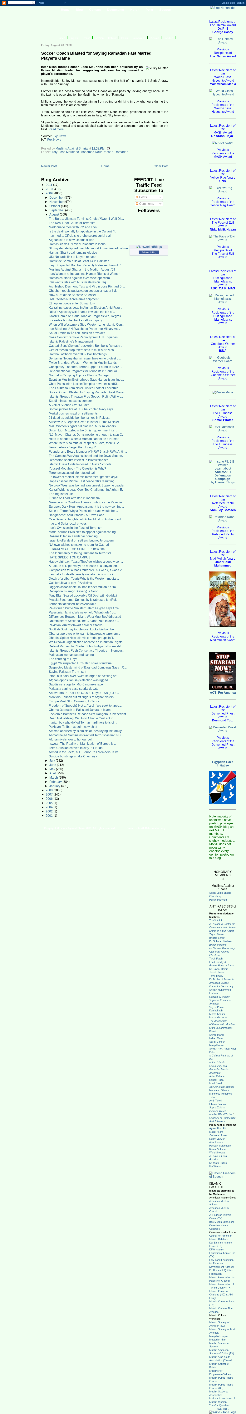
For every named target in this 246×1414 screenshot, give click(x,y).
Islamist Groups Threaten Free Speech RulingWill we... (86, 396)
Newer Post (49, 166)
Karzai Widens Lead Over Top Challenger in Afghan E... (86, 489)
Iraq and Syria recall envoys (68, 523)
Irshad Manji (216, 1038)
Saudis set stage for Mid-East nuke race (76, 684)
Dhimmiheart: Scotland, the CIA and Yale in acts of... (84, 621)
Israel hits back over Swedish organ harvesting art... (84, 676)
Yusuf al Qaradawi (219, 1405)
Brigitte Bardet (217, 937)
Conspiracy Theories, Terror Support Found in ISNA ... (85, 367)
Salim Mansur (217, 1041)
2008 (49, 790)
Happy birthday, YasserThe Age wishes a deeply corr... (86, 561)
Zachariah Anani (218, 1135)
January (55, 786)
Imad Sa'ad (215, 1083)
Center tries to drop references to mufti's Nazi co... (82, 350)
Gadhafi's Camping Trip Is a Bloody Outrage (79, 375)
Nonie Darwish (217, 1138)
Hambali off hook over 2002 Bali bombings (78, 354)
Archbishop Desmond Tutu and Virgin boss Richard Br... (87, 286)
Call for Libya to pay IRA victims (70, 582)
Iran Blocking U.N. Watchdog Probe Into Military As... (84, 328)
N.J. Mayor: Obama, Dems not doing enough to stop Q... (86, 434)
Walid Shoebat (217, 1152)
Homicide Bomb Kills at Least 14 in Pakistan (79, 261)
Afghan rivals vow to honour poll (70, 739)
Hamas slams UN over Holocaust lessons (77, 244)
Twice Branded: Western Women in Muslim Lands (83, 362)
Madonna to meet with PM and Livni (73, 227)
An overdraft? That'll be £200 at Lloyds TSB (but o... (84, 692)
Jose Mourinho (69, 152)
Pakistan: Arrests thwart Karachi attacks (75, 625)
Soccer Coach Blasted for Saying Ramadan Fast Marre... (87, 392)
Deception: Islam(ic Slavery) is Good (73, 591)
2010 (49, 189)
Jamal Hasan (216, 972)
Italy (54, 152)
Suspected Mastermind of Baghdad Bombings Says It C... (88, 667)
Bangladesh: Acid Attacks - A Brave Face (76, 515)
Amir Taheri (215, 1100)
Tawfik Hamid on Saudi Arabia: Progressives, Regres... (86, 316)
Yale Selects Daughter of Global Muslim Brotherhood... (86, 519)
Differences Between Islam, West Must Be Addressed (85, 616)
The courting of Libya (63, 659)
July (52, 760)
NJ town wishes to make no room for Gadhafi (79, 544)
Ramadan (121, 152)
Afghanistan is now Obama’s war (71, 240)
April (53, 773)
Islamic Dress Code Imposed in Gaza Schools (80, 464)
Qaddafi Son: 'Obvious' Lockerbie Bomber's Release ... (86, 345)
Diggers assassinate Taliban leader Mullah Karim (82, 587)
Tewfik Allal (215, 920)
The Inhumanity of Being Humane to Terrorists (80, 553)
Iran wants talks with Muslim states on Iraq (77, 282)
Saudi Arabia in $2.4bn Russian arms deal (77, 333)
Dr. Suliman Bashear (220, 941)
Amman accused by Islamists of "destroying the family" (86, 731)
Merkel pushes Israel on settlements (73, 413)
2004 (49, 807)
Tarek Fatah (216, 958)
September (57, 210)
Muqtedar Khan (217, 1339)
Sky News (59, 136)
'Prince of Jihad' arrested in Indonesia (74, 498)
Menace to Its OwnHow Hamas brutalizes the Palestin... (86, 502)
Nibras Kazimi (217, 1014)
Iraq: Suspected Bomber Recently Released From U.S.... (87, 265)
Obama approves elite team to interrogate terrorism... (84, 633)
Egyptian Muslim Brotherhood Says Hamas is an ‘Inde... (87, 379)
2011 (49, 184)
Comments (146, 203)
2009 (49, 193)
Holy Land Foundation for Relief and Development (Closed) (221, 1263)
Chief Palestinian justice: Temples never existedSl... (84, 383)
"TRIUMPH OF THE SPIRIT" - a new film (77, 549)
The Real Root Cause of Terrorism (72, 223)
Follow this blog (149, 252)
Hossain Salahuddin (220, 1145)
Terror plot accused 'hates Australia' (73, 604)
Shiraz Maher (216, 1034)
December (56, 197)
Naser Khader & (218, 1017)
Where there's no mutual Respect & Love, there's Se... (85, 443)
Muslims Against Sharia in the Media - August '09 (82, 269)
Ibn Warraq (215, 1166)
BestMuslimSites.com (221, 1221)
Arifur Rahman (217, 1076)
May (52, 769)
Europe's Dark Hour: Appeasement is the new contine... (86, 506)
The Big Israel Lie (61, 494)
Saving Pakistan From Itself (67, 671)
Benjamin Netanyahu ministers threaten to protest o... (85, 358)
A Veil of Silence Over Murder (69, 405)
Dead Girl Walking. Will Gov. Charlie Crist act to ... (82, 718)
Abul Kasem (216, 1142)
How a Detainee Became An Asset (72, 295)
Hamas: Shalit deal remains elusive (73, 252)
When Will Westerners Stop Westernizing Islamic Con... (86, 324)
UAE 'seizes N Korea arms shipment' (74, 299)
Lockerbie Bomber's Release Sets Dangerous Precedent (87, 714)
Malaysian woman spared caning (71, 654)
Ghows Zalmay (217, 1104)
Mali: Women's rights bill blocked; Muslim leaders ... (84, 426)
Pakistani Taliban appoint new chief (73, 726)
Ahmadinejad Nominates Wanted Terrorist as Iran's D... (86, 735)
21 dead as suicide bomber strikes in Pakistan (80, 417)
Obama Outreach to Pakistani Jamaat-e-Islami (80, 709)
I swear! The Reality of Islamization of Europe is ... (82, 743)
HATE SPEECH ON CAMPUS (70, 557)
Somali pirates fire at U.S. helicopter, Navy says (81, 409)
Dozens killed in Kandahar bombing (73, 536)
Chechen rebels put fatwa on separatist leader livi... (83, 290)
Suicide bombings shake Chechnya (73, 756)
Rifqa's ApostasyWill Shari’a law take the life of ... (82, 311)
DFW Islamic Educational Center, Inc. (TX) (222, 1253)
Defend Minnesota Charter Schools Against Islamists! (85, 646)
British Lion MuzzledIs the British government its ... (83, 430)
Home (105, 166)
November (56, 201)
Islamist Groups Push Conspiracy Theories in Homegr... (86, 650)
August (54, 214)
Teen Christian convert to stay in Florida (76, 748)
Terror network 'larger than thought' (72, 447)
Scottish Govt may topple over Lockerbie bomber (82, 629)
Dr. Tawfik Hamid (218, 969)
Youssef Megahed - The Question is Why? (77, 468)
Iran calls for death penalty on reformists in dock (81, 574)
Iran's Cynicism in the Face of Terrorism (75, 527)
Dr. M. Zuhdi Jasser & (221, 983)
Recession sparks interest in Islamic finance (78, 460)
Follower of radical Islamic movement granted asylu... (85, 477)
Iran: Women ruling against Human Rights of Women (84, 273)
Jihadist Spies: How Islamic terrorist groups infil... (82, 637)
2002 (49, 811)
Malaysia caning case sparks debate (73, 688)
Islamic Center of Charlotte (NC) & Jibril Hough (221, 1295)
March (54, 777)
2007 (49, 794)
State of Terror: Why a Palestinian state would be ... (83, 510)
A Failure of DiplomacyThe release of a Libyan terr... (84, 565)
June (53, 764)
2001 (49, 815)
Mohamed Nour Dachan (97, 152)
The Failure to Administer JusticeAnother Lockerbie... (85, 388)
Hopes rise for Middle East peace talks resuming (82, 481)
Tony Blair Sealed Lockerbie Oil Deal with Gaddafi (83, 595)
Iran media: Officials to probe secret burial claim (81, 235)
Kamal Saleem (217, 1149)
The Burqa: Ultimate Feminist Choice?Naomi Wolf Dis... (87, 218)
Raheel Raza (216, 1079)
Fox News (54, 139)
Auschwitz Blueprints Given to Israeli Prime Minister (84, 422)
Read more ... (57, 129)
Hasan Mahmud (218, 899)
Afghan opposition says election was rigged (78, 680)
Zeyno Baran (216, 934)
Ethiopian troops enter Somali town (72, 303)
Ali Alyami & (222, 927)
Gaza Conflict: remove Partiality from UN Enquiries (83, 337)
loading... (223, 1408)
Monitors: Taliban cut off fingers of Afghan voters (81, 697)
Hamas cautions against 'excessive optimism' (79, 278)
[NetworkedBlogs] (149, 246)
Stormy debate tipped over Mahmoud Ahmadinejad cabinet (89, 248)
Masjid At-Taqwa (218, 1336)
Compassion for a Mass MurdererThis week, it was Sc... (86, 570)
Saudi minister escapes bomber (70, 400)
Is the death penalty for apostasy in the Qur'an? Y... (83, 231)
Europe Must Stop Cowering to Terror (74, 701)
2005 (49, 803)
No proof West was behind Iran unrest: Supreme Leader (86, 485)
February (55, 781)
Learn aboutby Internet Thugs (223, 475)
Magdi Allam (216, 1131)
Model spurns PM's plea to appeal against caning (82, 532)
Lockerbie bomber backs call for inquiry (75, 320)
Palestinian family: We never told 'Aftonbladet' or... (82, 612)
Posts (142, 197)
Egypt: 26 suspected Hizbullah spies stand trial (80, 663)
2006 (49, 798)
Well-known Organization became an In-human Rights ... (87, 642)
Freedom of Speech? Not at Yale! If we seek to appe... (85, 705)
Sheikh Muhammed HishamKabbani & (220, 996)
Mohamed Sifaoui (219, 1090)
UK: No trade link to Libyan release (72, 256)
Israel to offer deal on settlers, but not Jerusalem (81, 540)
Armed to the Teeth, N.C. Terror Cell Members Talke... (85, 752)
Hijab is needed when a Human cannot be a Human (84, 438)
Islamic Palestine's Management (71, 341)
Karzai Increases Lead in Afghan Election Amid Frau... (85, 307)
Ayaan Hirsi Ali (217, 1128)
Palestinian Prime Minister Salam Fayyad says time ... (85, 608)
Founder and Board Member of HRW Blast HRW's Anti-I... (88, 451)
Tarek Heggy (216, 975)
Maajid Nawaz (217, 1045)
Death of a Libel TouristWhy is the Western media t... (84, 578)
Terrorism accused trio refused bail (72, 472)
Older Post (161, 166)
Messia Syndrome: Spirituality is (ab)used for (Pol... (83, 599)
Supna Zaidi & (217, 1107)
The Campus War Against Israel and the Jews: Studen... (86, 455)
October (55, 206)
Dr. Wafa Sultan (218, 1163)
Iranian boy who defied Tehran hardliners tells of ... (83, 722)
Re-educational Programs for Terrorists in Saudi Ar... (84, 371)
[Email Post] (108, 148)
